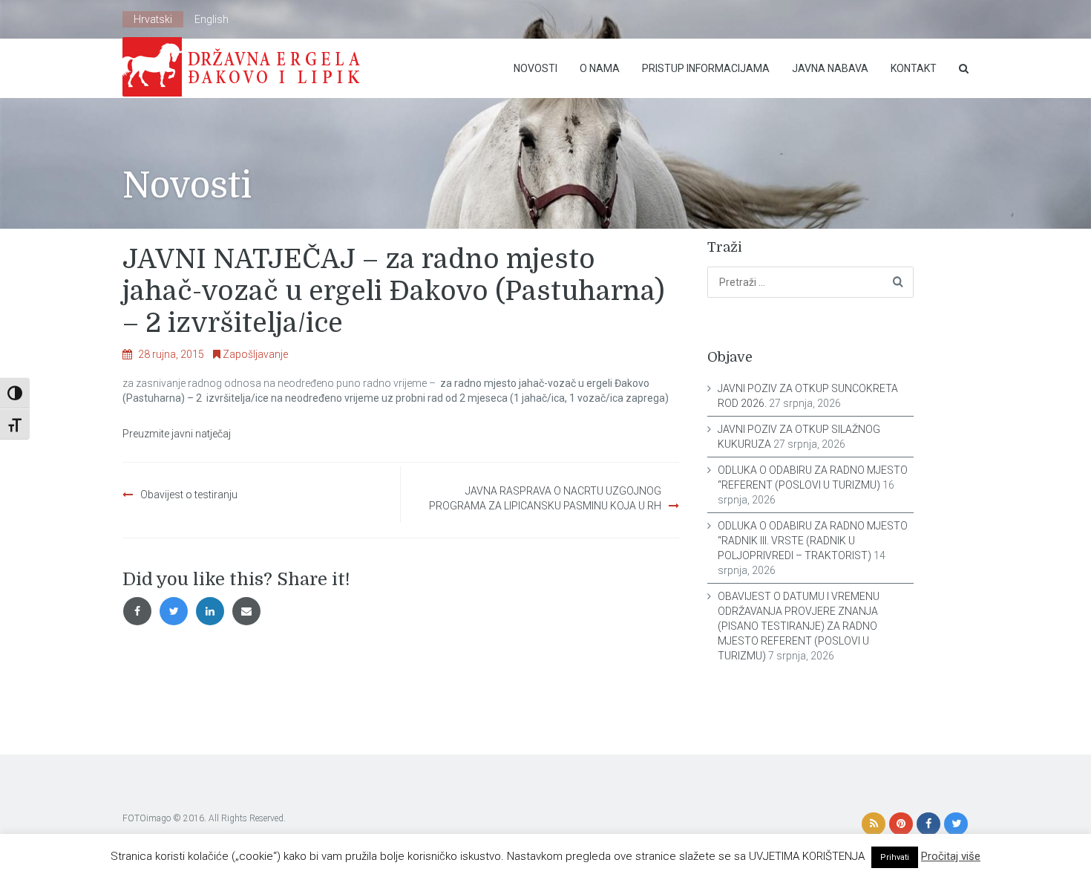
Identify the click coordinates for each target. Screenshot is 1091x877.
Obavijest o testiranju (188, 495)
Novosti (535, 68)
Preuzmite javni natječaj (176, 434)
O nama (600, 68)
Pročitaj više (950, 856)
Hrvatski (153, 19)
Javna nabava (830, 68)
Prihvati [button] (894, 857)
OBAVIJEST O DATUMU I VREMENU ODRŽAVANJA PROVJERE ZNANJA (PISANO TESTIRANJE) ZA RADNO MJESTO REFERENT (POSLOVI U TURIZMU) (798, 626)
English (211, 19)
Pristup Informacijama (706, 68)
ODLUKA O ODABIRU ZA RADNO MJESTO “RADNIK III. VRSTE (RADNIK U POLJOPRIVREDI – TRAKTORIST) (813, 540)
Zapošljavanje (255, 354)
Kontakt (914, 68)
